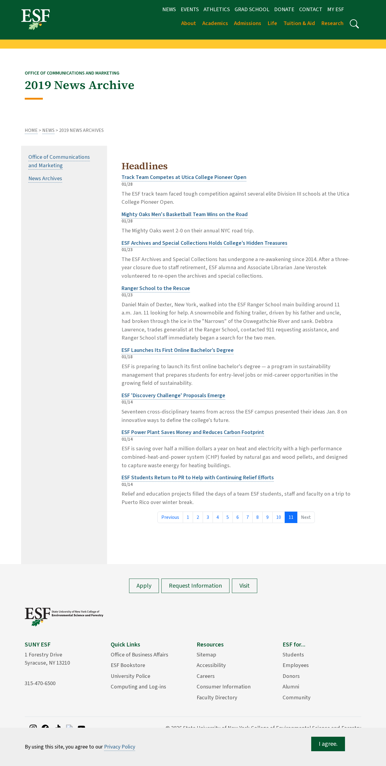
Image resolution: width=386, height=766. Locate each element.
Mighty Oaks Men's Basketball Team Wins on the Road (185, 214)
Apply (144, 586)
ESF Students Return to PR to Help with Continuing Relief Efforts (198, 477)
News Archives (45, 178)
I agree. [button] (328, 744)
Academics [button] (215, 23)
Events (190, 9)
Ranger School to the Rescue (156, 288)
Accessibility (211, 665)
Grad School (252, 9)
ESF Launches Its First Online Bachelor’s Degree (178, 350)
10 (278, 517)
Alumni (291, 687)
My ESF (335, 9)
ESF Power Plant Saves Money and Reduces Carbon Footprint (193, 432)
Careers (206, 676)
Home (31, 130)
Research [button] (332, 23)
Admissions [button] (247, 23)
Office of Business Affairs (139, 655)
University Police (130, 676)
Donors (291, 676)
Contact (310, 9)
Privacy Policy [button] (119, 747)
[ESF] (35, 19)
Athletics (217, 9)
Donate (284, 9)
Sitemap (206, 655)
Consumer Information (224, 687)
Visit (244, 586)
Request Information (195, 586)
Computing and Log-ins (138, 687)
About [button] (188, 23)
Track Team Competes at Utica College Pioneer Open (184, 177)
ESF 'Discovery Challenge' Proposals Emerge (173, 395)
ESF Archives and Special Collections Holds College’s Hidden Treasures (204, 243)
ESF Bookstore (128, 665)
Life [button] (272, 23)
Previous (170, 517)
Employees (296, 665)
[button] (354, 24)
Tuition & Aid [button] (299, 23)
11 (291, 517)
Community (297, 697)
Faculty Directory (217, 697)
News (169, 9)
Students (293, 655)
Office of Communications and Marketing (59, 161)
